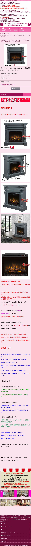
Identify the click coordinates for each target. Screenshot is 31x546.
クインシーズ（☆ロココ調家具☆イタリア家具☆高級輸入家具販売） (15, 24)
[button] (1, 24)
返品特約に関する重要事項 (8, 84)
